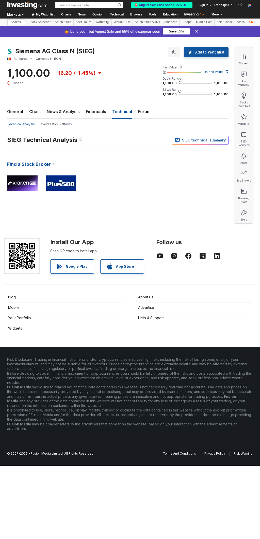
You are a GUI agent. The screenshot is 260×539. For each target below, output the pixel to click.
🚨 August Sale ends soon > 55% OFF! (161, 5)
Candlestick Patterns (56, 124)
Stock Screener (40, 22)
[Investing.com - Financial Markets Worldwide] (27, 5)
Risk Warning (243, 453)
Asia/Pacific (225, 22)
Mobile (14, 307)
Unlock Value (213, 72)
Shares (16, 22)
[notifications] (240, 4)
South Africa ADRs (147, 22)
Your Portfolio (19, 318)
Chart (35, 111)
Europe (187, 22)
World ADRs (122, 22)
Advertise (146, 307)
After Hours (83, 22)
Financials (96, 111)
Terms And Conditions (179, 453)
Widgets (15, 328)
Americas (170, 22)
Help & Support (151, 318)
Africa (241, 22)
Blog (12, 297)
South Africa (63, 22)
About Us (145, 297)
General (15, 111)
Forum (144, 111)
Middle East (204, 22)
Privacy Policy (214, 453)
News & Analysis (63, 111)
